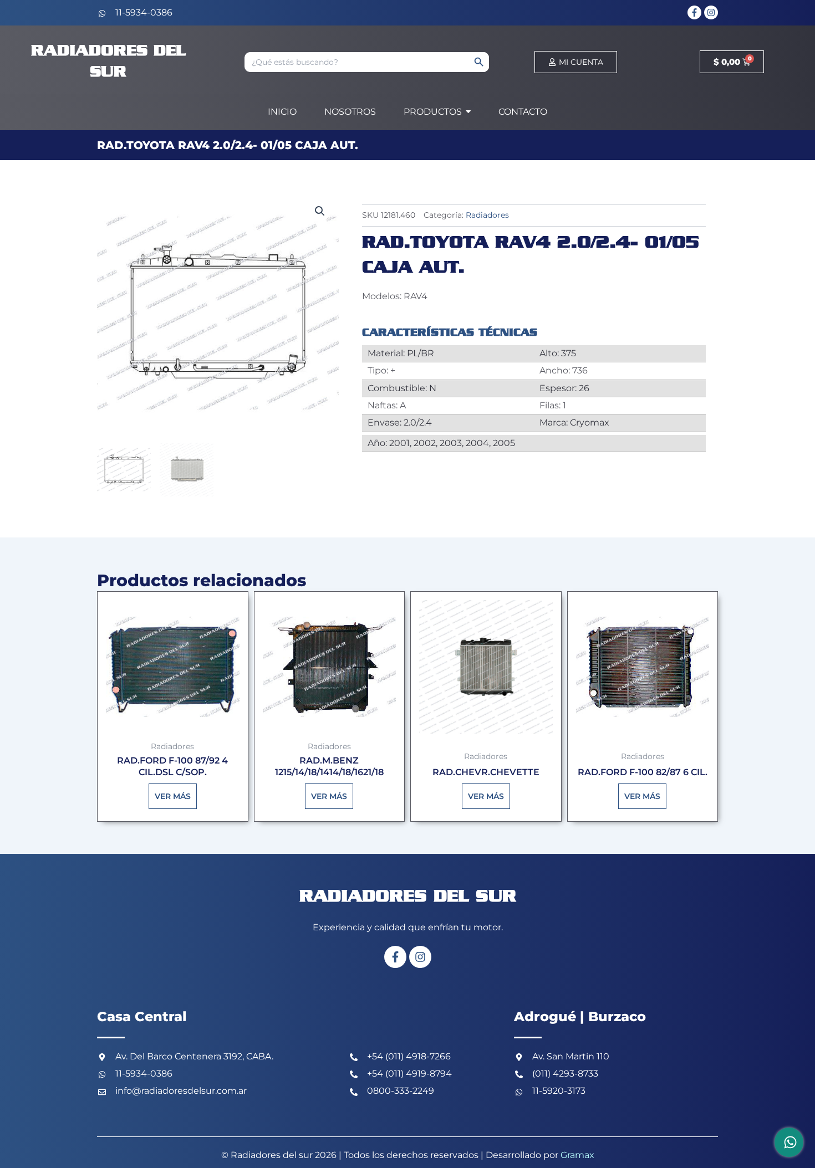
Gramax (577, 1155)
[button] (320, 211)
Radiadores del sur (407, 897)
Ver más (173, 796)
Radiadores (487, 215)
